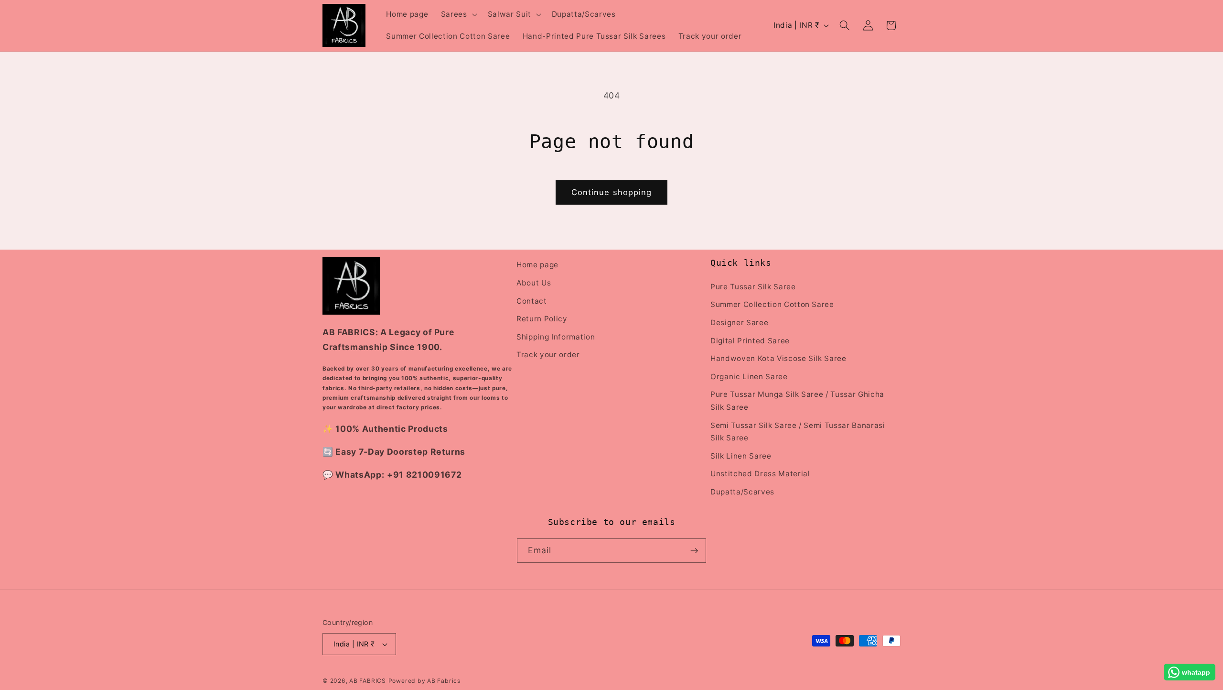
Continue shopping (611, 192)
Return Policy (542, 318)
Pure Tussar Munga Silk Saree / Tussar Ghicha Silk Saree (797, 401)
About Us (533, 282)
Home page (537, 264)
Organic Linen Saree (749, 376)
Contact (531, 300)
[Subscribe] (694, 550)
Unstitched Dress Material (760, 473)
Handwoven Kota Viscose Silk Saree (778, 357)
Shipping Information (555, 336)
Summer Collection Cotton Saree (772, 304)
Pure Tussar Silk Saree (753, 286)
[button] (458, 14)
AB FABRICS (367, 680)
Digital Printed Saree (750, 340)
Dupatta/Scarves (742, 491)
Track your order (548, 354)
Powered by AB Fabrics (424, 680)
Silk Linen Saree (741, 455)
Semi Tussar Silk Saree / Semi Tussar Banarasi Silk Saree (797, 431)
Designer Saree (739, 322)
